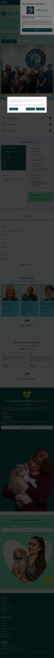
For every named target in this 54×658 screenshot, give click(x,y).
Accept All (40, 108)
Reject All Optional (30, 108)
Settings (13, 108)
